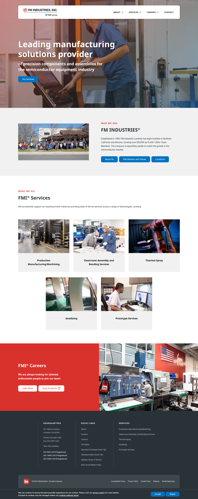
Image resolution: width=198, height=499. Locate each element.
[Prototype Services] (126, 303)
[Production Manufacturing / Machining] (43, 245)
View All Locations (51, 446)
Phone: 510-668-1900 (52, 438)
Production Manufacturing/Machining (135, 429)
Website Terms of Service (91, 460)
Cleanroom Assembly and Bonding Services (137, 434)
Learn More (27, 388)
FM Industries (42, 481)
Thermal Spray (125, 439)
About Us (109, 159)
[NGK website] (51, 15)
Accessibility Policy (118, 481)
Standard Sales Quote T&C (92, 455)
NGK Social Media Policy (91, 465)
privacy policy (99, 492)
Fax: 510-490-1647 (51, 441)
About (83, 429)
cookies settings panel (68, 495)
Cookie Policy (146, 481)
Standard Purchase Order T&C (93, 450)
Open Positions (49, 388)
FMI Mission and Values (134, 159)
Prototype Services (126, 450)
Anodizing (123, 444)
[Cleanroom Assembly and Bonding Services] (99, 245)
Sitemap (156, 481)
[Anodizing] (71, 303)
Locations (160, 159)
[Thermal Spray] (154, 245)
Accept (158, 494)
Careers (84, 434)
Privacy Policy (133, 481)
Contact (84, 439)
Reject (172, 494)
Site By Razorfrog (168, 481)
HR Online (85, 444)
